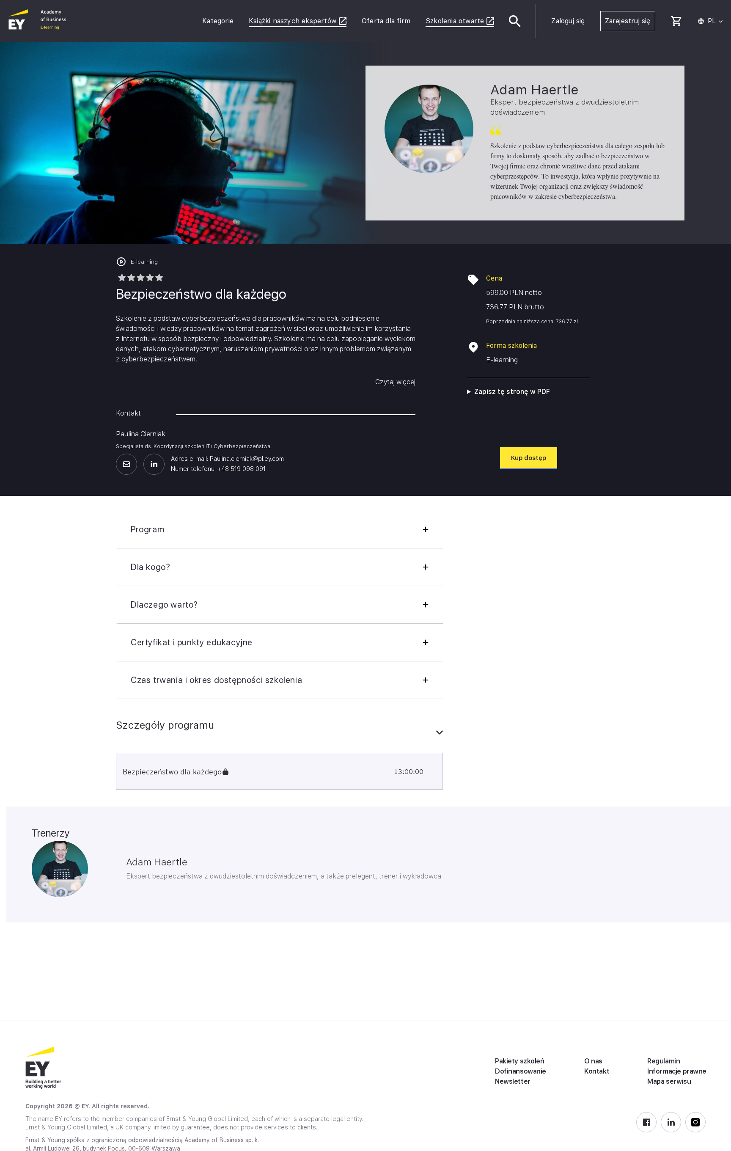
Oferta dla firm (386, 21)
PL (712, 21)
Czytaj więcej (395, 382)
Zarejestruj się (628, 21)
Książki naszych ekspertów (292, 21)
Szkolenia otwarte (455, 21)
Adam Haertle (156, 862)
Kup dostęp (528, 458)
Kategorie (218, 21)
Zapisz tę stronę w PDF (512, 392)
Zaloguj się (568, 21)
